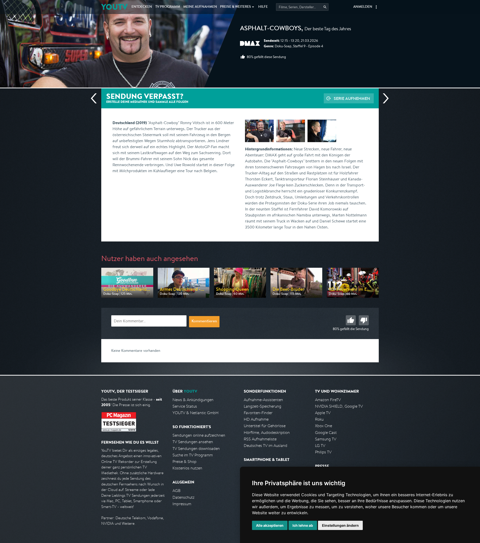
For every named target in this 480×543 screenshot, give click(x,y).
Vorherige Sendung (96, 98)
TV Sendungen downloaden (196, 448)
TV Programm (167, 7)
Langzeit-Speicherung (262, 406)
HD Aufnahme (256, 419)
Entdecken (142, 7)
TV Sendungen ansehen (192, 441)
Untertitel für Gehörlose (265, 425)
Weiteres (235, 7)
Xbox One (323, 425)
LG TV (320, 445)
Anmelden (362, 7)
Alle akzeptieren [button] (270, 525)
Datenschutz (183, 497)
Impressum (181, 503)
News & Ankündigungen (193, 399)
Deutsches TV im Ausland (265, 445)
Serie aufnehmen (352, 98)
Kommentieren (204, 322)
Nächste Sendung (384, 98)
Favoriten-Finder (258, 412)
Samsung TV (325, 439)
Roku (319, 419)
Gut (351, 320)
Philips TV (323, 452)
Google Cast (326, 432)
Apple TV (322, 412)
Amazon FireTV (328, 399)
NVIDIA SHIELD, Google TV (339, 406)
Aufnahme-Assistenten (263, 399)
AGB (176, 490)
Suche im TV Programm (192, 455)
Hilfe (263, 7)
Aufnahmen (200, 7)
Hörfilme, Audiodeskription (267, 432)
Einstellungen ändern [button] (340, 525)
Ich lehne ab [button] (302, 525)
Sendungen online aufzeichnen (198, 435)
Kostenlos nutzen (187, 468)
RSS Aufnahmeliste (260, 439)
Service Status (184, 406)
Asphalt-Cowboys (270, 29)
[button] (376, 7)
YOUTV (114, 7)
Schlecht (364, 320)
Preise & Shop (184, 461)
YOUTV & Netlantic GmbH (195, 412)
